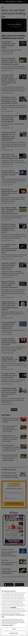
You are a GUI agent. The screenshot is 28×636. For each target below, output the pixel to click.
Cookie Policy (13, 607)
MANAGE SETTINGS (14, 633)
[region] (14, 611)
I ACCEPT (14, 629)
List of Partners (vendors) (7, 625)
